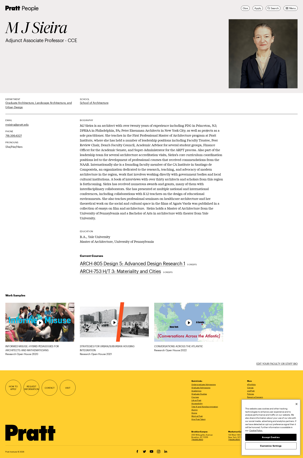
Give (245, 8)
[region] (270, 427)
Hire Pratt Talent (198, 419)
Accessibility (197, 403)
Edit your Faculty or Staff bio (277, 363)
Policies (250, 394)
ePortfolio (251, 384)
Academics (196, 391)
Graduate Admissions (200, 387)
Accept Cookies (271, 437)
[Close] (296, 404)
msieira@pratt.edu (17, 124)
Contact (50, 387)
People (30, 8)
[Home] (30, 433)
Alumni (194, 410)
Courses (195, 397)
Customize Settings (271, 445)
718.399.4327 (13, 135)
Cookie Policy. (256, 430)
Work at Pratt (197, 416)
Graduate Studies (199, 394)
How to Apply (13, 387)
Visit (67, 387)
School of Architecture (94, 102)
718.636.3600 (197, 439)
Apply (257, 8)
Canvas (250, 387)
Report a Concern (255, 397)
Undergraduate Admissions (203, 384)
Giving (194, 413)
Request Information (31, 387)
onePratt (251, 391)
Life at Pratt (196, 400)
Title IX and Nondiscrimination (204, 406)
